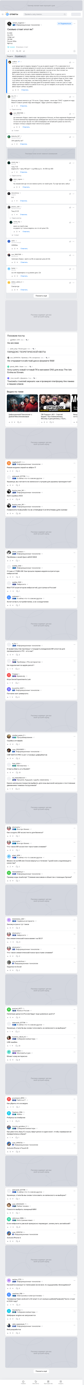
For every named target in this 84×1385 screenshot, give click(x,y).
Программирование (24, 737)
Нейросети (21, 584)
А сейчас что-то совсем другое (29, 478)
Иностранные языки (24, 1220)
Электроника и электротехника (29, 1296)
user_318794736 (15, 357)
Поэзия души (22, 349)
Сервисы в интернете (25, 921)
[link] (22, 409)
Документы (24, 378)
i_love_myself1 (14, 378)
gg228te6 (13, 340)
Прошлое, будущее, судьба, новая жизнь (33, 780)
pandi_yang (13, 349)
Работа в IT (21, 1100)
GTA (18, 340)
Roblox (19, 1114)
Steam (21, 366)
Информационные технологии (28, 25)
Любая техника (23, 1206)
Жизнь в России (23, 1011)
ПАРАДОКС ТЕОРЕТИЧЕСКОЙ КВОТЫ (26, 352)
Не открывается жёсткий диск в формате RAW (30, 361)
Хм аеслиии (13, 343)
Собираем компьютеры (26, 1039)
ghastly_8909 (14, 366)
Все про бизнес (23, 829)
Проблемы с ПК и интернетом (30, 357)
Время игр (21, 676)
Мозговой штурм (23, 1053)
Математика (22, 766)
